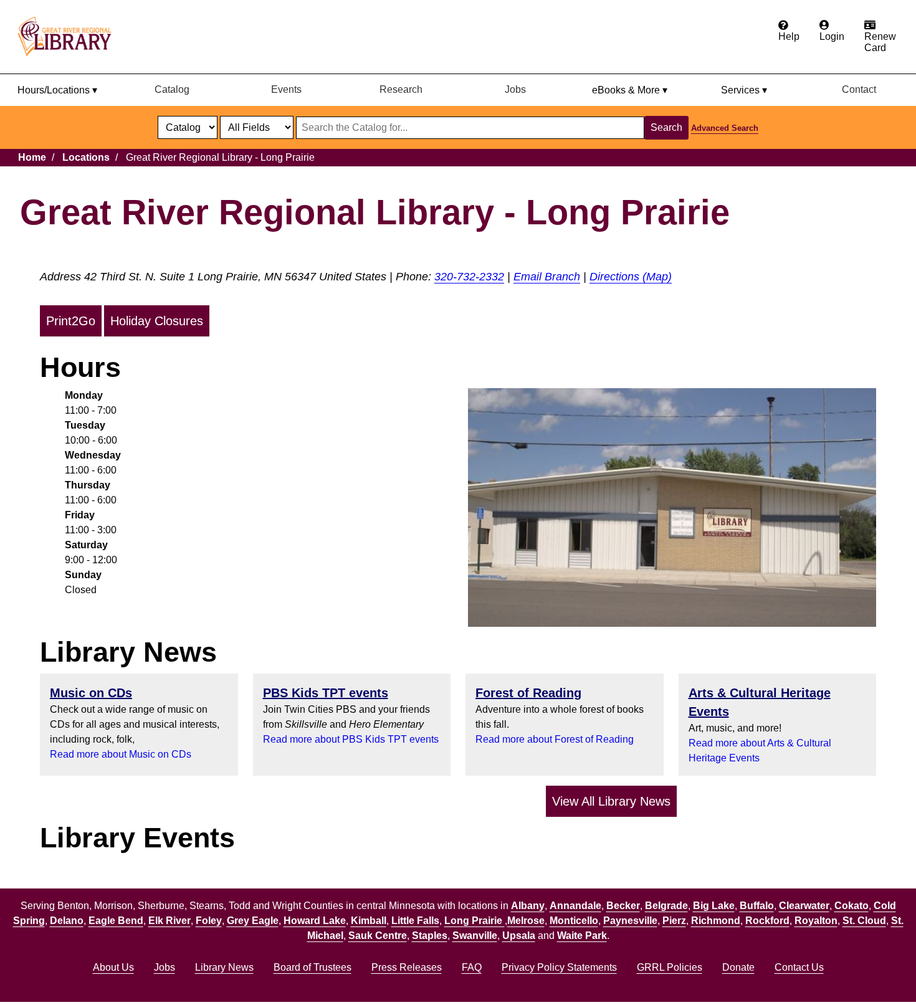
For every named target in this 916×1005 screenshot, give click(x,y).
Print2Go (70, 321)
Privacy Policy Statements (559, 967)
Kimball (368, 920)
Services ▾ (744, 90)
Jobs (515, 89)
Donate (738, 967)
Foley (209, 920)
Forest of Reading (528, 693)
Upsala (518, 935)
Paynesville (630, 920)
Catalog (172, 89)
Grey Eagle (253, 920)
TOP (882, 970)
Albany (528, 905)
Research (400, 89)
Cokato (851, 905)
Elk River (169, 920)
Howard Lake (315, 920)
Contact (859, 89)
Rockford (767, 920)
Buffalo (757, 905)
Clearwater (804, 905)
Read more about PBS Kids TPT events (351, 739)
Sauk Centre (377, 935)
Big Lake (714, 905)
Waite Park (582, 935)
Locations (86, 157)
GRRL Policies (669, 967)
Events (286, 89)
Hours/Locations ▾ (57, 90)
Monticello (574, 920)
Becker (623, 905)
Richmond (715, 920)
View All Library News (611, 801)
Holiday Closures (156, 321)
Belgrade (666, 905)
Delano (66, 920)
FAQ (472, 967)
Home (32, 157)
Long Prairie (474, 920)
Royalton (815, 920)
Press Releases (406, 967)
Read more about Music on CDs (120, 754)
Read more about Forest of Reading (554, 739)
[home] (70, 37)
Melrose (526, 920)
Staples (429, 935)
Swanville (474, 935)
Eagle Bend (115, 920)
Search (666, 127)
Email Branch (546, 276)
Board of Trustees (312, 967)
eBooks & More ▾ (629, 90)
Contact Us (799, 967)
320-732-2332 (469, 276)
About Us (113, 967)
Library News (224, 967)
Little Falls (415, 920)
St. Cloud (864, 920)
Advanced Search (724, 128)
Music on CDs (91, 693)
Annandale (575, 905)
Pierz (674, 920)
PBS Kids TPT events (325, 693)
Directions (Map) (630, 276)
